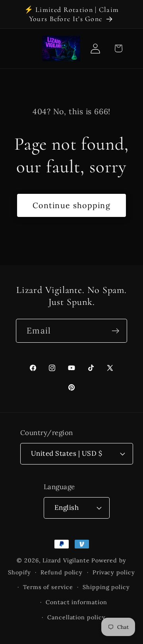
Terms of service (48, 587)
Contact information (76, 602)
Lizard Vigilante (66, 560)
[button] (118, 48)
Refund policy (62, 572)
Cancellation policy (76, 617)
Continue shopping (71, 205)
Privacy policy (114, 572)
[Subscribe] (115, 331)
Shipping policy (106, 587)
